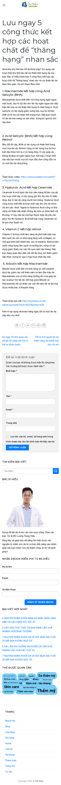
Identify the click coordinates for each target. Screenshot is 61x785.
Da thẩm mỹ (46, 675)
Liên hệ (9, 749)
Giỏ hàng (9, 737)
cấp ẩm (22, 676)
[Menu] (4, 5)
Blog (7, 726)
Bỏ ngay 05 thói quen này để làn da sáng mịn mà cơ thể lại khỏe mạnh (15, 341)
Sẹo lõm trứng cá (29, 687)
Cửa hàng (10, 732)
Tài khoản (10, 754)
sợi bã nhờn (8, 692)
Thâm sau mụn (25, 691)
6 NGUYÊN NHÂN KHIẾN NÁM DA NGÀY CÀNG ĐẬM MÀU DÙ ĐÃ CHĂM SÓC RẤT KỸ (29, 620)
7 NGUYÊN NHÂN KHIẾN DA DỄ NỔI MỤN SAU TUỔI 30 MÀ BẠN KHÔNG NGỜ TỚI (29, 639)
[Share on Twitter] (27, 325)
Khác (36, 679)
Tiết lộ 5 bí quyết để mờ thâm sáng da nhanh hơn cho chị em (46, 341)
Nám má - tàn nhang (38, 683)
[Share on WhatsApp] (17, 325)
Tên (9, 396)
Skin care (11, 687)
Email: (5, 578)
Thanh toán (10, 760)
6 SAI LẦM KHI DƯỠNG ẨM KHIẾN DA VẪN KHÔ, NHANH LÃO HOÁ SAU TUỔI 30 (27, 648)
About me (10, 720)
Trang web (11, 423)
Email (9, 409)
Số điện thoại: (9, 589)
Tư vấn (8, 771)
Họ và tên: (7, 567)
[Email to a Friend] (33, 325)
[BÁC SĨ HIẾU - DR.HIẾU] (30, 5)
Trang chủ (10, 766)
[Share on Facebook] (22, 325)
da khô (31, 676)
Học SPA (24, 679)
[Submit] (56, 471)
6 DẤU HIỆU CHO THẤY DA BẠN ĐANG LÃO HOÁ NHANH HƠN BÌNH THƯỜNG (27, 629)
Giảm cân (9, 679)
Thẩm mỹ (46, 690)
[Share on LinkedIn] (43, 325)
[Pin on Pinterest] (38, 325)
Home (8, 743)
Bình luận (11, 371)
